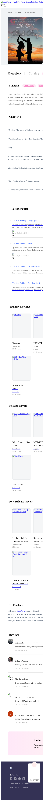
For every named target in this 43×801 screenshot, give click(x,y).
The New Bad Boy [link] (30, 13)
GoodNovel (21, 611)
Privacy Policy (26, 787)
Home (10, 13)
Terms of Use (14, 787)
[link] (10, 13)
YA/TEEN (18, 13)
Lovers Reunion (29, 86)
